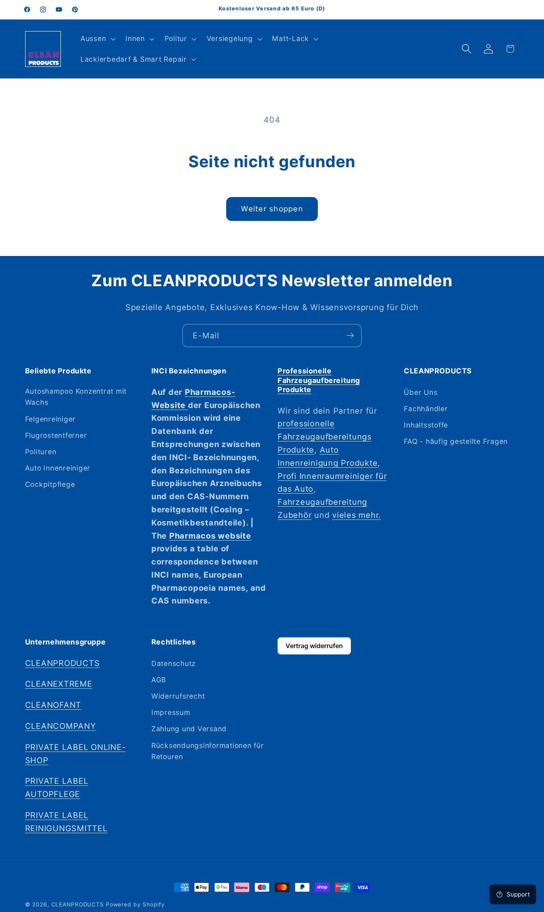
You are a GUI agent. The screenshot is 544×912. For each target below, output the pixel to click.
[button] (96, 38)
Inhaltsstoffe (426, 425)
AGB (158, 679)
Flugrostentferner (56, 435)
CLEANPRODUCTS (62, 663)
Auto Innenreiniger (58, 468)
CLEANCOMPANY (60, 725)
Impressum (170, 712)
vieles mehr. (356, 514)
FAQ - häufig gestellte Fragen (456, 441)
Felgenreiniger (50, 418)
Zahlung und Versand (189, 729)
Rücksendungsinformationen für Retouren (207, 751)
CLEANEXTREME (58, 684)
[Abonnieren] (350, 335)
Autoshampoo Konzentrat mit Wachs (76, 396)
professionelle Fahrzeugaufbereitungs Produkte (325, 437)
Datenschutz (173, 663)
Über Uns (420, 392)
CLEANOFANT (53, 705)
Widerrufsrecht (178, 695)
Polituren (41, 451)
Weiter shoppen (272, 208)
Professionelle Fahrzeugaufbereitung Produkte (319, 380)
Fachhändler (426, 408)
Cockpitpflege (50, 484)
